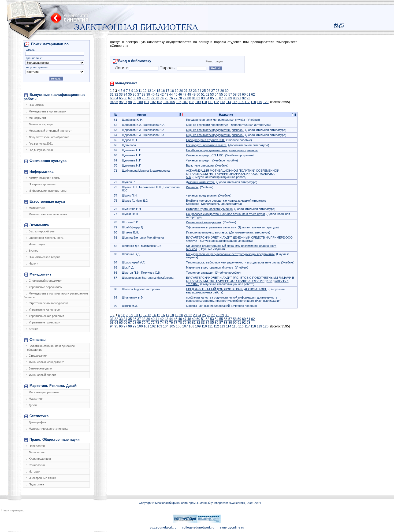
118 (253, 102)
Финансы (37, 340)
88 (226, 98)
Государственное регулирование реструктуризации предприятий (230, 254)
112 (216, 102)
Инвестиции (37, 244)
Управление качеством (44, 309)
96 (121, 102)
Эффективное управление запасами (211, 227)
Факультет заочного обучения (49, 137)
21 (186, 91)
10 (136, 91)
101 (146, 102)
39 (148, 94)
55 (221, 94)
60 (244, 94)
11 (140, 91)
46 (180, 94)
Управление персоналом (45, 287)
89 (230, 98)
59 (239, 94)
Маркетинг (36, 398)
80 (189, 98)
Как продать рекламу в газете (206, 145)
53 (212, 94)
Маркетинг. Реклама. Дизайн (54, 386)
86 (216, 98)
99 (134, 102)
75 (166, 98)
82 (198, 98)
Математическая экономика (48, 214)
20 (181, 91)
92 (244, 98)
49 (194, 94)
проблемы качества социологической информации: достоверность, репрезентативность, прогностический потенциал (232, 299)
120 (266, 102)
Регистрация (214, 61)
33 (121, 94)
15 (158, 91)
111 (210, 102)
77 (175, 98)
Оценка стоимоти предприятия (207, 124)
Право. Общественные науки (54, 439)
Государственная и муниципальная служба (215, 119)
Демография (37, 422)
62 (253, 94)
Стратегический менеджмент (48, 303)
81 (194, 98)
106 (178, 102)
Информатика (41, 171)
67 (130, 98)
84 (207, 98)
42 (162, 94)
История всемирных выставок (207, 232)
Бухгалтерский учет (42, 231)
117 (247, 102)
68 (134, 98)
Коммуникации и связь (44, 177)
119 (259, 102)
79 (185, 98)
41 (157, 94)
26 (208, 91)
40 (153, 94)
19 (177, 91)
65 (121, 98)
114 (228, 102)
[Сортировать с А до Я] (180, 114)
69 (139, 98)
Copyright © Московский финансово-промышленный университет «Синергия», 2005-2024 (200, 502)
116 (241, 102)
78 (180, 98)
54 (216, 94)
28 (218, 91)
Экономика (36, 105)
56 (226, 94)
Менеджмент (37, 117)
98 (130, 102)
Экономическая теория (44, 257)
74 (162, 98)
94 (112, 102)
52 (207, 94)
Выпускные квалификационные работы (54, 97)
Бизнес (33, 250)
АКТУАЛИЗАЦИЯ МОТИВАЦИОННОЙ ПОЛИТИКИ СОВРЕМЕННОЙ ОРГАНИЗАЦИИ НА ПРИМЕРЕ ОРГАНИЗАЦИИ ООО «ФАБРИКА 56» (232, 174)
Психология (37, 445)
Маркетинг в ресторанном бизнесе (209, 267)
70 (144, 98)
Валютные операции (200, 165)
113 (222, 102)
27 (213, 91)
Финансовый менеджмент (46, 362)
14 (154, 91)
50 (198, 94)
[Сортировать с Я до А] (182, 114)
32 (116, 94)
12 (145, 91)
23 (195, 91)
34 (125, 94)
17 (167, 91)
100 (140, 102)
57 (230, 94)
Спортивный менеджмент (46, 280)
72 (153, 98)
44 (171, 94)
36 (134, 94)
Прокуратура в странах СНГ (205, 140)
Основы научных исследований (208, 305)
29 (222, 91)
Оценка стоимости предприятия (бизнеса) (215, 129)
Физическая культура (47, 161)
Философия (36, 452)
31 (112, 94)
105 (172, 102)
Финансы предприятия (201, 195)
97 (125, 102)
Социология (37, 465)
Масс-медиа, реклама (44, 392)
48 (189, 94)
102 (153, 102)
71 (148, 98)
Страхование (38, 355)
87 (221, 98)
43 (166, 94)
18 (172, 91)
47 (185, 94)
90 (235, 98)
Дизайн (33, 405)
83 (203, 98)
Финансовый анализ (42, 374)
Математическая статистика (48, 428)
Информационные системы (47, 190)
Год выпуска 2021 (41, 143)
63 (112, 98)
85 (212, 98)
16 (163, 91)
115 (234, 102)
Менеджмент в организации (47, 111)
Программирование (42, 184)
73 (157, 98)
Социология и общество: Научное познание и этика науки (225, 214)
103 (159, 102)
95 (116, 102)
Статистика (39, 416)
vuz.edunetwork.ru (163, 527)
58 (235, 94)
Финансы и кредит (41, 124)
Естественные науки (47, 201)
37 (139, 94)
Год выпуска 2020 (41, 150)
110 (204, 102)
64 (116, 98)
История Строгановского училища (209, 208)
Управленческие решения (46, 316)
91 (239, 98)
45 (175, 94)
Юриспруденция (40, 458)
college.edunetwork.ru (198, 527)
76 (171, 98)
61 (248, 94)
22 (190, 91)
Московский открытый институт (50, 130)
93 (248, 98)
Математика (37, 207)
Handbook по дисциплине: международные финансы (222, 150)
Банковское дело (40, 368)
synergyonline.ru (232, 527)
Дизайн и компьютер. (200, 182)
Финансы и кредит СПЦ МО (205, 155)
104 (166, 102)
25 (204, 91)
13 (149, 91)
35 (130, 94)
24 (199, 91)
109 (198, 102)
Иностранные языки (42, 478)
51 (203, 94)
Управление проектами (44, 322)
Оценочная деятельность (46, 237)
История (34, 471)
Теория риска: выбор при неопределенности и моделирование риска (233, 262)
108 (191, 102)
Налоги (33, 263)
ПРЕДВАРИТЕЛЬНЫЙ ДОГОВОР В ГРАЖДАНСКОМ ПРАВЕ (226, 289)
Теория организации (199, 272)
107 (185, 102)
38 (144, 94)
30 (227, 91)
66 (125, 98)
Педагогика (36, 484)
